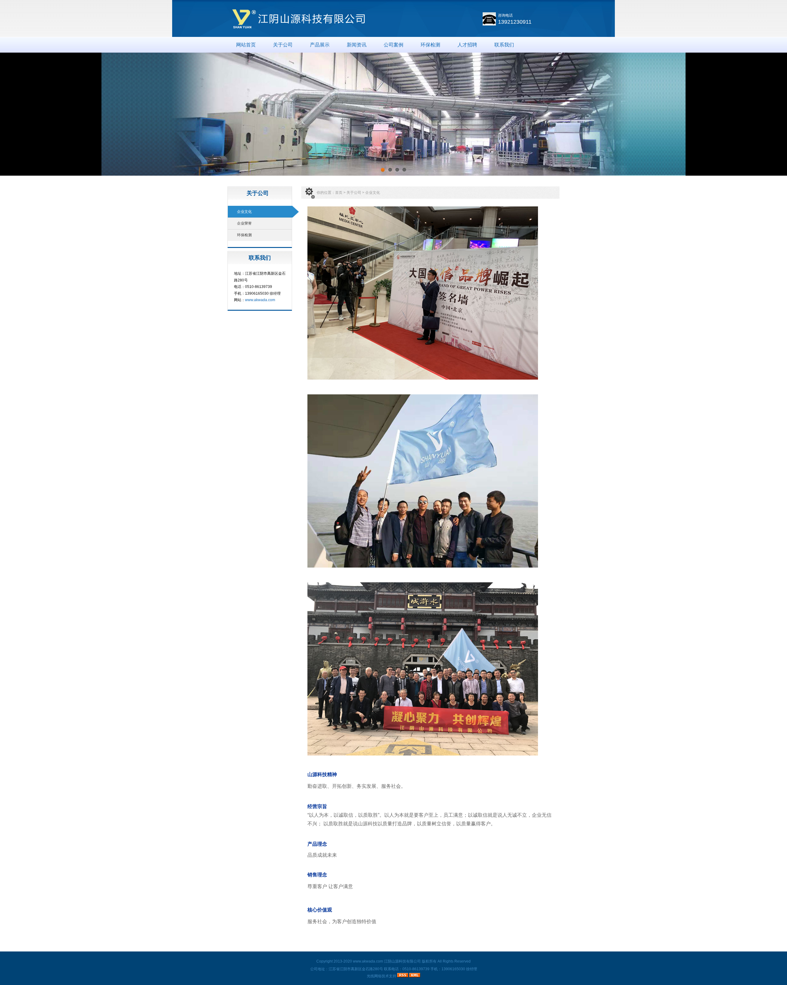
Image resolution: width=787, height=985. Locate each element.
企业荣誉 (244, 223)
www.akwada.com (260, 300)
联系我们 (504, 44)
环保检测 (430, 44)
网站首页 (246, 44)
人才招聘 (467, 44)
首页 (338, 192)
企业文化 (244, 211)
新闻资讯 (356, 44)
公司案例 (393, 44)
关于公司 (283, 44)
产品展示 (320, 44)
